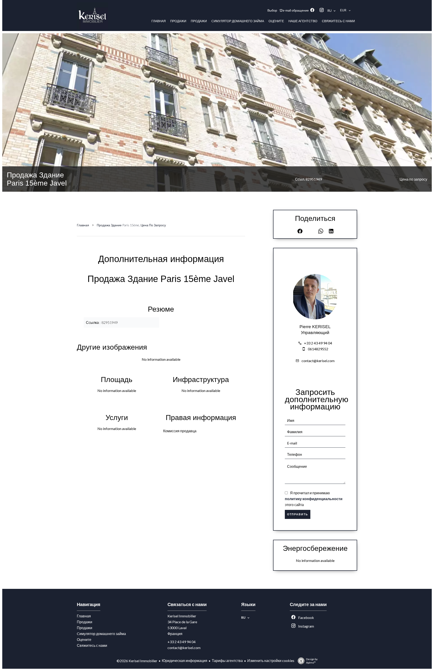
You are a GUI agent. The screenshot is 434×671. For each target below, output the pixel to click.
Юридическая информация (184, 660)
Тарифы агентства (227, 660)
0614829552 (318, 349)
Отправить (297, 514)
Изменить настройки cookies (270, 660)
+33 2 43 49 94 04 (318, 343)
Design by (312, 660)
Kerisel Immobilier (181, 616)
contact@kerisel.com (318, 360)
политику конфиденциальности (313, 499)
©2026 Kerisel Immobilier (137, 661)
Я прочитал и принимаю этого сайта (313, 499)
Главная (83, 225)
